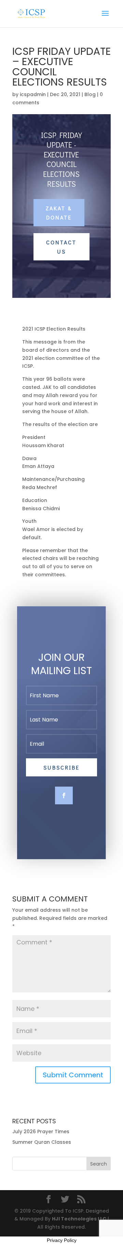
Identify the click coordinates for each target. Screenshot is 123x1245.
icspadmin (33, 94)
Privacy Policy (62, 1240)
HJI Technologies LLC (79, 1218)
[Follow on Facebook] (64, 795)
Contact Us (61, 247)
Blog (90, 94)
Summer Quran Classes (41, 1142)
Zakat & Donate (59, 212)
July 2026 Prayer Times (40, 1131)
